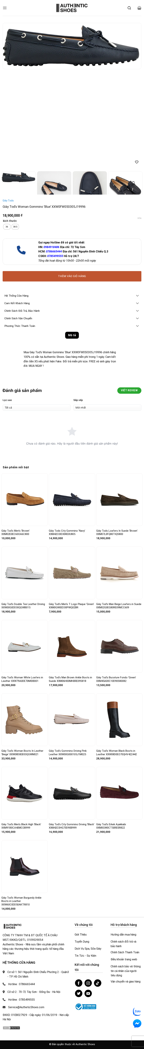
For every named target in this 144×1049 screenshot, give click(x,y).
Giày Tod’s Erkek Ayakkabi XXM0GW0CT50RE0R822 (111, 826)
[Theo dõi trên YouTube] (88, 993)
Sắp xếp (78, 399)
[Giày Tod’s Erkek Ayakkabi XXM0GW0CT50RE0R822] (119, 793)
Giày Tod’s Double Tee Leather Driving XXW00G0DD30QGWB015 (23, 606)
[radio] (6, 226)
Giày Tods (8, 200)
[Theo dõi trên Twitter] (78, 993)
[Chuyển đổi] (137, 296)
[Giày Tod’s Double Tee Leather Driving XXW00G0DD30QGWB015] (24, 573)
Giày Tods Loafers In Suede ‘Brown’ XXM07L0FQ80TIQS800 (117, 532)
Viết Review (129, 390)
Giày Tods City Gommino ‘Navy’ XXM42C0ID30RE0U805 (67, 532)
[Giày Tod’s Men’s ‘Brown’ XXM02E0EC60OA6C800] (24, 499)
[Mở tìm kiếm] (129, 8)
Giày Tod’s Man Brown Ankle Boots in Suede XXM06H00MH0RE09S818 (70, 679)
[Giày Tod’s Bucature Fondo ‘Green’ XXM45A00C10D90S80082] (119, 646)
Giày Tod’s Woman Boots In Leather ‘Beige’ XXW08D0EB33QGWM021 (22, 752)
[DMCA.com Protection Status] (11, 1027)
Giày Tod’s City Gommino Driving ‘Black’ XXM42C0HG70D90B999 (71, 826)
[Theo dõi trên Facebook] (78, 983)
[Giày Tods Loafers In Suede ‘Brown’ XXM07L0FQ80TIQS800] (119, 499)
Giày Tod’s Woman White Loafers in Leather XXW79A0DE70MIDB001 (22, 679)
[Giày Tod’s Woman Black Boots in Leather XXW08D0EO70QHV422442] (119, 719)
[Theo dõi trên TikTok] (97, 983)
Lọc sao (7, 399)
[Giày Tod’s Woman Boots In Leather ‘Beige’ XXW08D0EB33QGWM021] (24, 720)
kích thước (10, 221)
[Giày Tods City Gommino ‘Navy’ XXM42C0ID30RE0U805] (72, 499)
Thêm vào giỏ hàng (72, 276)
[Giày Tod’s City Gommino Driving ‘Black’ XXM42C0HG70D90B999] (72, 793)
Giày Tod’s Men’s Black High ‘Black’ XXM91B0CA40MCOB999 (21, 826)
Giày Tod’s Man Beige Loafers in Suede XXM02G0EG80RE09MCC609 (118, 606)
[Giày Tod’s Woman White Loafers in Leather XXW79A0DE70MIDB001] (24, 646)
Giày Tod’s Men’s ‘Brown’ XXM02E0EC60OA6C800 (15, 532)
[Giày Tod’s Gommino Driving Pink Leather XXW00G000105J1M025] (72, 720)
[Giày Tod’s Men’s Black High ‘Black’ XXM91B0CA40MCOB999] (24, 793)
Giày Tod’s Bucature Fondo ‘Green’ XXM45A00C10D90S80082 (116, 679)
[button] (5, 8)
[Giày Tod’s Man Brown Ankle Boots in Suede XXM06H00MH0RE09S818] (72, 646)
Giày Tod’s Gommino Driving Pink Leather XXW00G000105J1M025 (68, 752)
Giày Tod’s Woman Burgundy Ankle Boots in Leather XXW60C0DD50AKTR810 (21, 901)
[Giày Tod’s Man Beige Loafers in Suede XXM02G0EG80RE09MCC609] (119, 573)
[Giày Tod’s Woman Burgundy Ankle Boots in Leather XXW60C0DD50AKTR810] (24, 866)
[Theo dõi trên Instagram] (88, 983)
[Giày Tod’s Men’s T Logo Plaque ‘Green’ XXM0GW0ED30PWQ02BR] (72, 573)
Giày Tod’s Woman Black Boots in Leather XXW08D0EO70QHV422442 (116, 752)
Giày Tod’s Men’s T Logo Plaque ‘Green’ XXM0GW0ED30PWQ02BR (71, 606)
